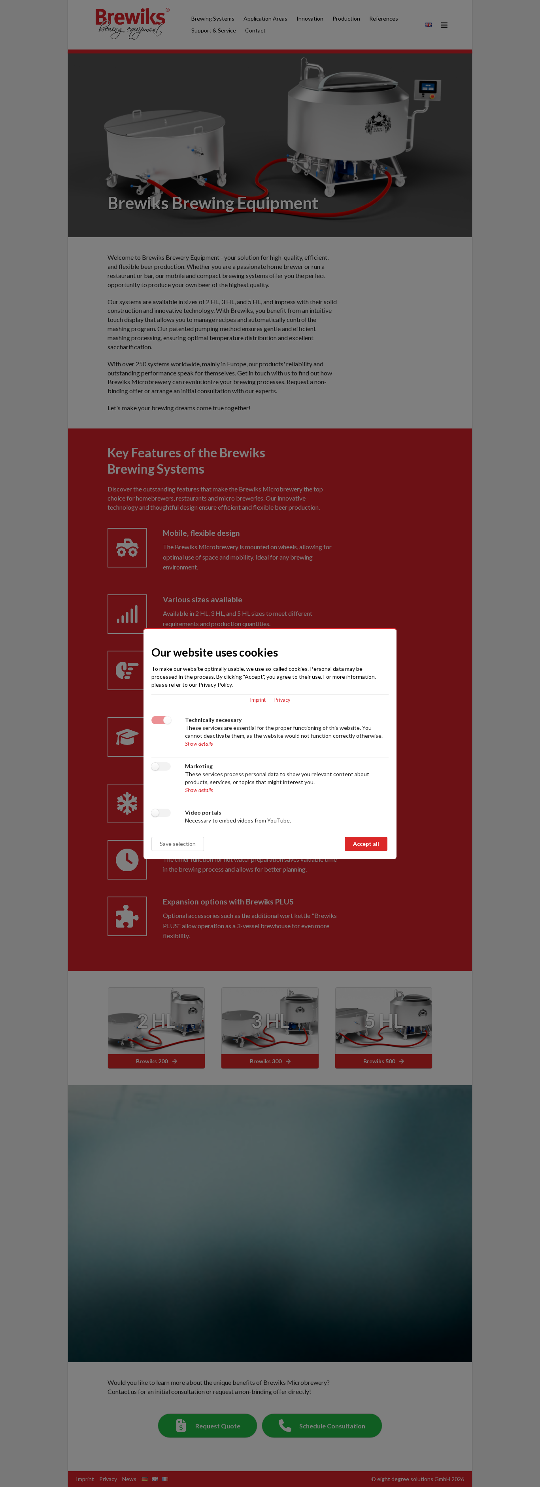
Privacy (282, 700)
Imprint (258, 700)
